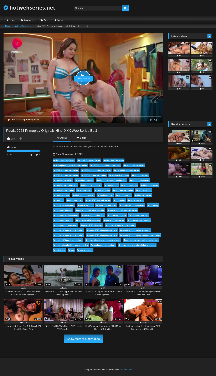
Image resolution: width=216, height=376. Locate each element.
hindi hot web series (140, 180)
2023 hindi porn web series (128, 170)
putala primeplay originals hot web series (138, 245)
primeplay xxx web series (66, 225)
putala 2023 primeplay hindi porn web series (141, 235)
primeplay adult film (64, 210)
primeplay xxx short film (140, 220)
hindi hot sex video (64, 180)
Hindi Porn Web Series (90, 160)
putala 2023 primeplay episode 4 (136, 230)
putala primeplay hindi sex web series (142, 240)
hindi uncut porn (62, 195)
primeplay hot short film (94, 215)
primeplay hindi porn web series (123, 210)
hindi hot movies (141, 175)
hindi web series (144, 195)
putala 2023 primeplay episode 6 (103, 235)
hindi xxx (59, 200)
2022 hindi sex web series (67, 170)
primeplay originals (118, 215)
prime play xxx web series (133, 205)
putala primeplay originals (104, 245)
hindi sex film (85, 190)
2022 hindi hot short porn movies (106, 165)
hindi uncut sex (106, 195)
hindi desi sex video (120, 175)
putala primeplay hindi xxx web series (72, 245)
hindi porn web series (65, 190)
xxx (72, 250)
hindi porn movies (150, 185)
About (63, 138)
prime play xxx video (107, 205)
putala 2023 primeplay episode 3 (103, 230)
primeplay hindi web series (67, 215)
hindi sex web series (124, 190)
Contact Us (126, 369)
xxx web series (86, 250)
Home (12, 20)
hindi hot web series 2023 (66, 185)
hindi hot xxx (112, 185)
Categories (29, 20)
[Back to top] (207, 367)
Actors (60, 20)
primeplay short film (64, 220)
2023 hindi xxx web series (95, 175)
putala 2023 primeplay (92, 225)
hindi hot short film (85, 180)
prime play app (136, 200)
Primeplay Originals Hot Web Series (71, 165)
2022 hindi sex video (135, 165)
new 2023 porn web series (99, 200)
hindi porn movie (131, 185)
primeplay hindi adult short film (91, 210)
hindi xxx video (75, 200)
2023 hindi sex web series (67, 175)
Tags (46, 20)
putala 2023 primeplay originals (69, 240)
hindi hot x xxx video (92, 185)
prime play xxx (86, 205)
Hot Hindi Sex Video (115, 160)
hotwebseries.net (31, 7)
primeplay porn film (140, 215)
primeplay (154, 205)
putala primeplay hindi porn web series (104, 240)
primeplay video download (89, 220)
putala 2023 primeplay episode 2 (69, 230)
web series (60, 250)
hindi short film (145, 190)
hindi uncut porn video (84, 195)
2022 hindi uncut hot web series (97, 170)
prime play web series (65, 205)
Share (82, 138)
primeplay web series (115, 220)
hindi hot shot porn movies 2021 (113, 180)
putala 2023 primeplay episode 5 (69, 235)
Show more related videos (83, 338)
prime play (120, 200)
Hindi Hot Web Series (23, 26)
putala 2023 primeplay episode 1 (121, 225)
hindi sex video (103, 190)
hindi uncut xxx (125, 195)
